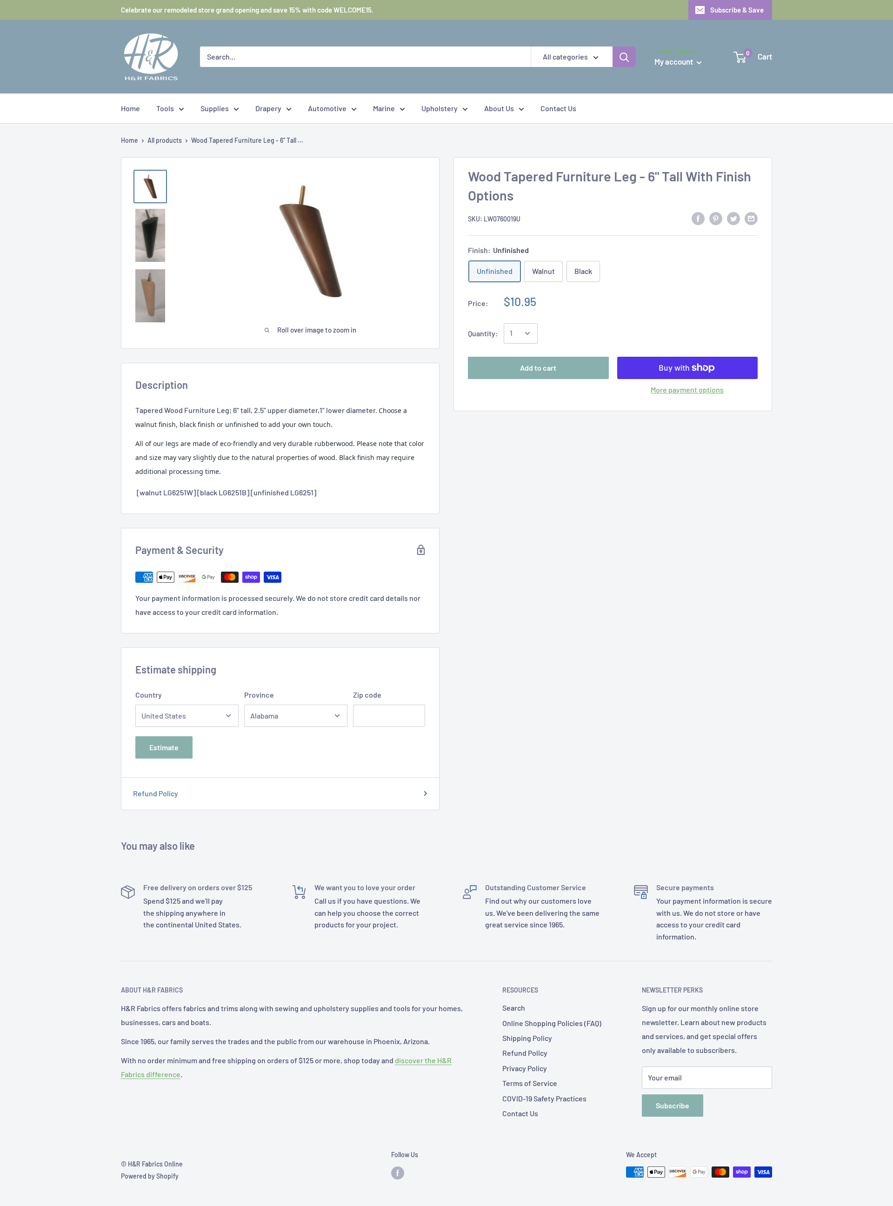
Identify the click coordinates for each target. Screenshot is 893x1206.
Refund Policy (155, 793)
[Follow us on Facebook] (397, 1172)
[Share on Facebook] (698, 218)
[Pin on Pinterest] (715, 218)
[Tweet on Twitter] (733, 218)
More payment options (687, 389)
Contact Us (558, 108)
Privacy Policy (524, 1068)
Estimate (164, 747)
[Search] (624, 57)
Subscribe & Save (737, 10)
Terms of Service (529, 1083)
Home (130, 108)
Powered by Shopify (150, 1176)
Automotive (327, 108)
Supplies (214, 108)
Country (148, 694)
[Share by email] (751, 218)
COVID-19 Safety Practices (544, 1098)
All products (164, 140)
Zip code (367, 694)
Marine (384, 108)
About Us (499, 108)
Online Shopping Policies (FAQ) (551, 1023)
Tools (165, 108)
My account (674, 61)
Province (259, 694)
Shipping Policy (527, 1037)
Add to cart (538, 367)
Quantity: (483, 333)
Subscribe (672, 1105)
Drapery (268, 108)
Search (513, 1007)
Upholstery (439, 108)
